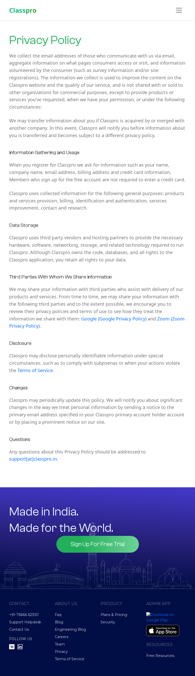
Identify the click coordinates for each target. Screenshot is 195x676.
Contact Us (19, 629)
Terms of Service (69, 659)
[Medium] (11, 646)
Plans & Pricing (114, 614)
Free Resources (160, 655)
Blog (59, 622)
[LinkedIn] (20, 646)
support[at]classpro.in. (33, 459)
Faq (58, 614)
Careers (61, 637)
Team (60, 644)
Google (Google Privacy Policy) (114, 319)
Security (108, 622)
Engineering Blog (70, 629)
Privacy (61, 651)
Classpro (23, 10)
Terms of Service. (36, 370)
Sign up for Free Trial (98, 544)
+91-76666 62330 (24, 614)
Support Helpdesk (25, 622)
